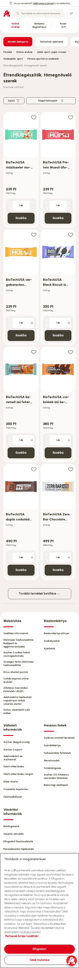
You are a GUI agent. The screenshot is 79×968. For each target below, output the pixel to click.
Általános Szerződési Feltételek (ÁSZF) (15, 689)
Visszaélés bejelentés (15, 789)
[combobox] (39, 13)
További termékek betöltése (38, 593)
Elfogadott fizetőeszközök (18, 841)
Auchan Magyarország (16, 742)
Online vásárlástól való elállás (16, 711)
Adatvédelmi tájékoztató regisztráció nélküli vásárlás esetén (17, 700)
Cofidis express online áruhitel (16, 680)
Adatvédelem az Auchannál (13, 758)
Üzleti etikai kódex (13, 766)
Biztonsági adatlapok (56, 784)
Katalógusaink (11, 826)
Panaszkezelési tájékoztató (18, 849)
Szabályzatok (52, 640)
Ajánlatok (49, 648)
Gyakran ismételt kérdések (59, 737)
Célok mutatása (40, 959)
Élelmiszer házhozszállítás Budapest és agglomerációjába (18, 643)
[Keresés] (17, 13)
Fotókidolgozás (52, 768)
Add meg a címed (43, 3)
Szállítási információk (15, 633)
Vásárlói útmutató (13, 833)
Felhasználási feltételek (57, 752)
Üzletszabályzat (12, 796)
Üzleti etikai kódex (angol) (18, 774)
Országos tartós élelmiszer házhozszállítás (18, 663)
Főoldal (7, 52)
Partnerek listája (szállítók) (22, 936)
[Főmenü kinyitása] (71, 13)
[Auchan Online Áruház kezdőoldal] (6, 13)
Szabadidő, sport (13, 58)
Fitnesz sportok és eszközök (43, 58)
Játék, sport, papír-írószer (52, 52)
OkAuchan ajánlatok (51, 41)
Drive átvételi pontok (15, 672)
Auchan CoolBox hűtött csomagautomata (16, 654)
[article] (21, 170)
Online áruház (24, 52)
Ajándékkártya (52, 745)
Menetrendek (51, 760)
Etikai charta (10, 781)
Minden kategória (18, 41)
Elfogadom (39, 949)
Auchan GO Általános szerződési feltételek (56, 776)
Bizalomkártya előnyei (56, 633)
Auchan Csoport (12, 749)
